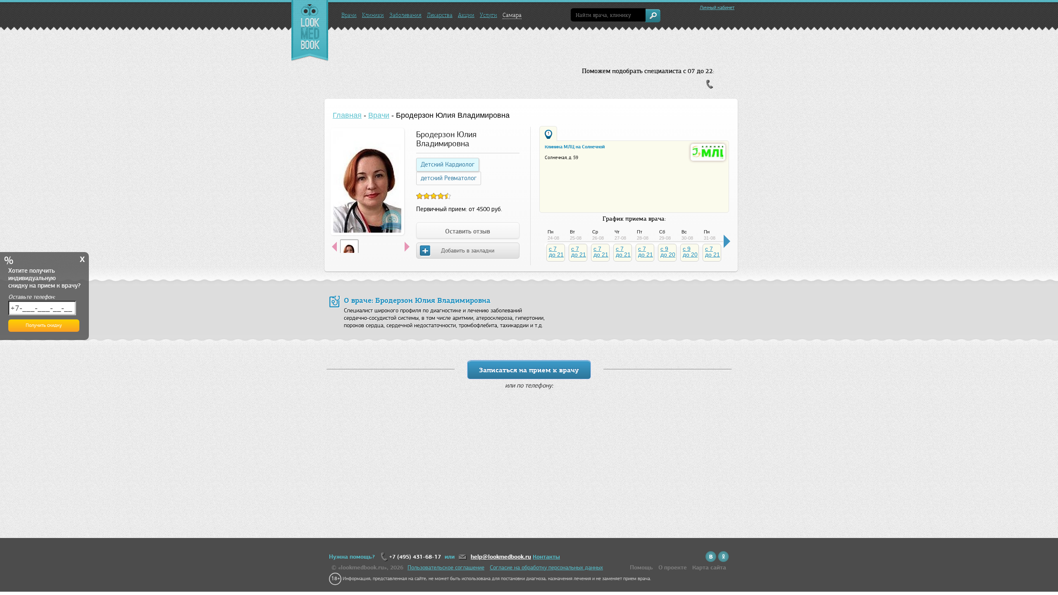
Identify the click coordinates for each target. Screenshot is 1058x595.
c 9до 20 (667, 251)
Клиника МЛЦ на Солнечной (575, 147)
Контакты (546, 556)
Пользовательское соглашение (445, 567)
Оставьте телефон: (31, 296)
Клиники (373, 15)
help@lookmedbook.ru (501, 556)
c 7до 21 (556, 251)
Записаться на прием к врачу (529, 370)
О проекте (672, 567)
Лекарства (440, 15)
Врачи (349, 15)
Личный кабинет (717, 7)
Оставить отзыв (467, 231)
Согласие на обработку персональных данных (546, 567)
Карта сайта (709, 567)
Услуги (488, 15)
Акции (466, 15)
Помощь (641, 567)
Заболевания (405, 15)
